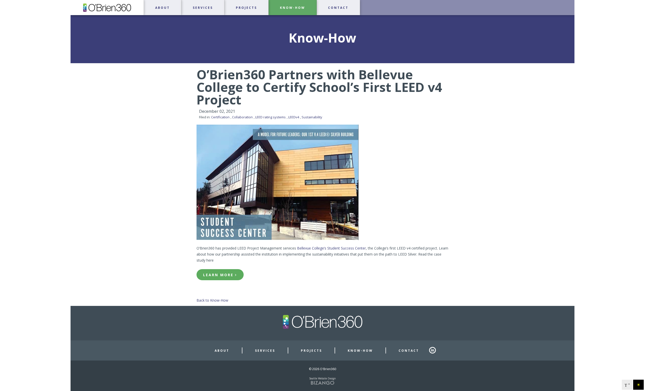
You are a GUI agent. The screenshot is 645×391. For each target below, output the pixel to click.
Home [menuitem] (107, 7)
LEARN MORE (218, 274)
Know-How (360, 350)
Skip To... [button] (10, 5)
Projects (311, 350)
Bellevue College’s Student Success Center (331, 248)
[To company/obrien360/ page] (435, 350)
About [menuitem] (162, 7)
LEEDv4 (293, 117)
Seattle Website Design (322, 378)
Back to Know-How (212, 300)
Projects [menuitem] (246, 7)
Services (265, 350)
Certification (220, 117)
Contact (409, 350)
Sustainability (312, 117)
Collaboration (242, 117)
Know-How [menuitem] (292, 7)
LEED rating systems (270, 117)
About (222, 350)
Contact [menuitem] (338, 7)
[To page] (71, 18)
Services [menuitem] (203, 7)
